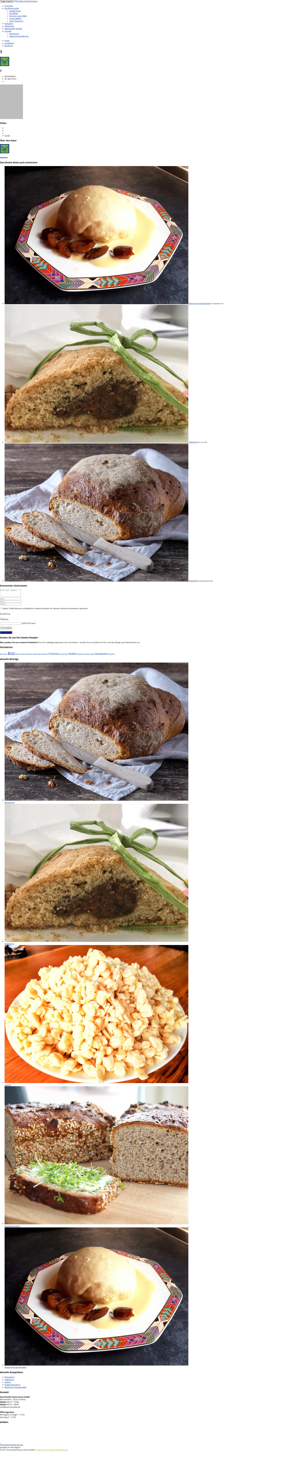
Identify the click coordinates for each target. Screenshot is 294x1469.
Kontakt (8, 31)
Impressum (14, 33)
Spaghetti (87, 654)
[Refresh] (4, 619)
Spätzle (92, 654)
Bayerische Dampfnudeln (200, 303)
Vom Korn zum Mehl (18, 16)
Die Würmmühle (12, 8)
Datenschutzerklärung (18, 36)
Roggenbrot (80, 654)
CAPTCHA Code (28, 623)
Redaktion (4, 157)
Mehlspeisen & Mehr (13, 28)
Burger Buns (29, 654)
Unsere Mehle (15, 18)
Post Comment (6, 632)
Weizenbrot (194, 581)
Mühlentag (9, 26)
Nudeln (72, 653)
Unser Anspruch (16, 21)
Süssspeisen (101, 653)
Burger (23, 654)
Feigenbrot (193, 442)
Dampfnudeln (37, 654)
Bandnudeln (3, 654)
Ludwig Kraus (15, 11)
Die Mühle (13, 13)
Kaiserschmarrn (63, 654)
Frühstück (54, 653)
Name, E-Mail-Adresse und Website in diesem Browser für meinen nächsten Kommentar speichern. (45, 608)
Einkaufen (9, 23)
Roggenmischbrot (12, 1226)
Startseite (9, 6)
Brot (11, 653)
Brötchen (17, 654)
